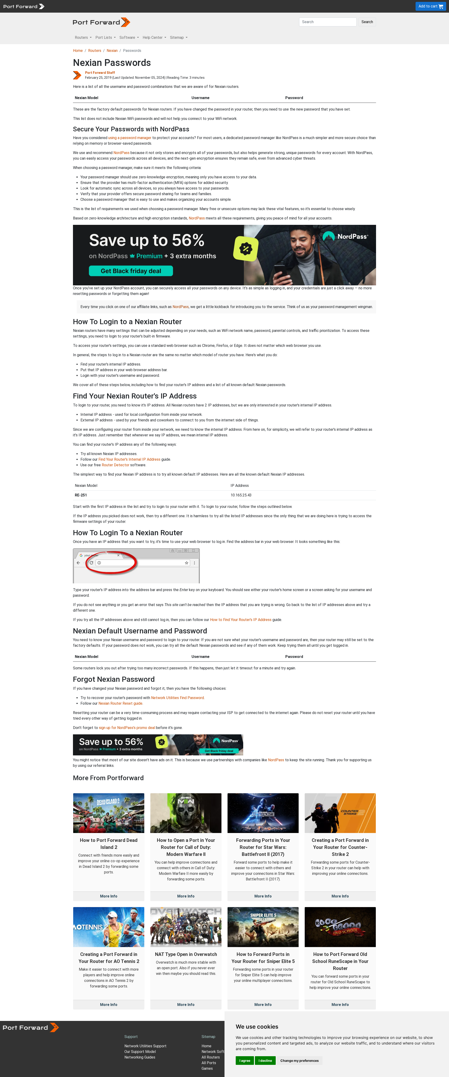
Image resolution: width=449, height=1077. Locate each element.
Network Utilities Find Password (177, 698)
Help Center (124, 6)
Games (207, 1068)
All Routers (211, 1057)
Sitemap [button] (177, 37)
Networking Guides (139, 1057)
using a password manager (129, 138)
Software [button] (127, 37)
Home (78, 50)
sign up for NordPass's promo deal (127, 727)
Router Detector (115, 465)
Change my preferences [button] (299, 1061)
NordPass (121, 153)
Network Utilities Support (145, 1046)
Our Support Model (140, 1051)
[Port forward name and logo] (24, 6)
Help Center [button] (153, 37)
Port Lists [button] (104, 37)
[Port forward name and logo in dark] (101, 21)
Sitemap (145, 6)
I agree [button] (244, 1061)
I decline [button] (265, 1061)
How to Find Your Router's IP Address (241, 619)
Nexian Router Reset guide (120, 703)
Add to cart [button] (428, 6)
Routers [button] (82, 37)
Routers (64, 6)
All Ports (209, 1063)
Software (103, 6)
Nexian (112, 50)
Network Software (217, 1051)
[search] (158, 6)
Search (367, 22)
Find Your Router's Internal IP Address (129, 459)
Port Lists (83, 6)
